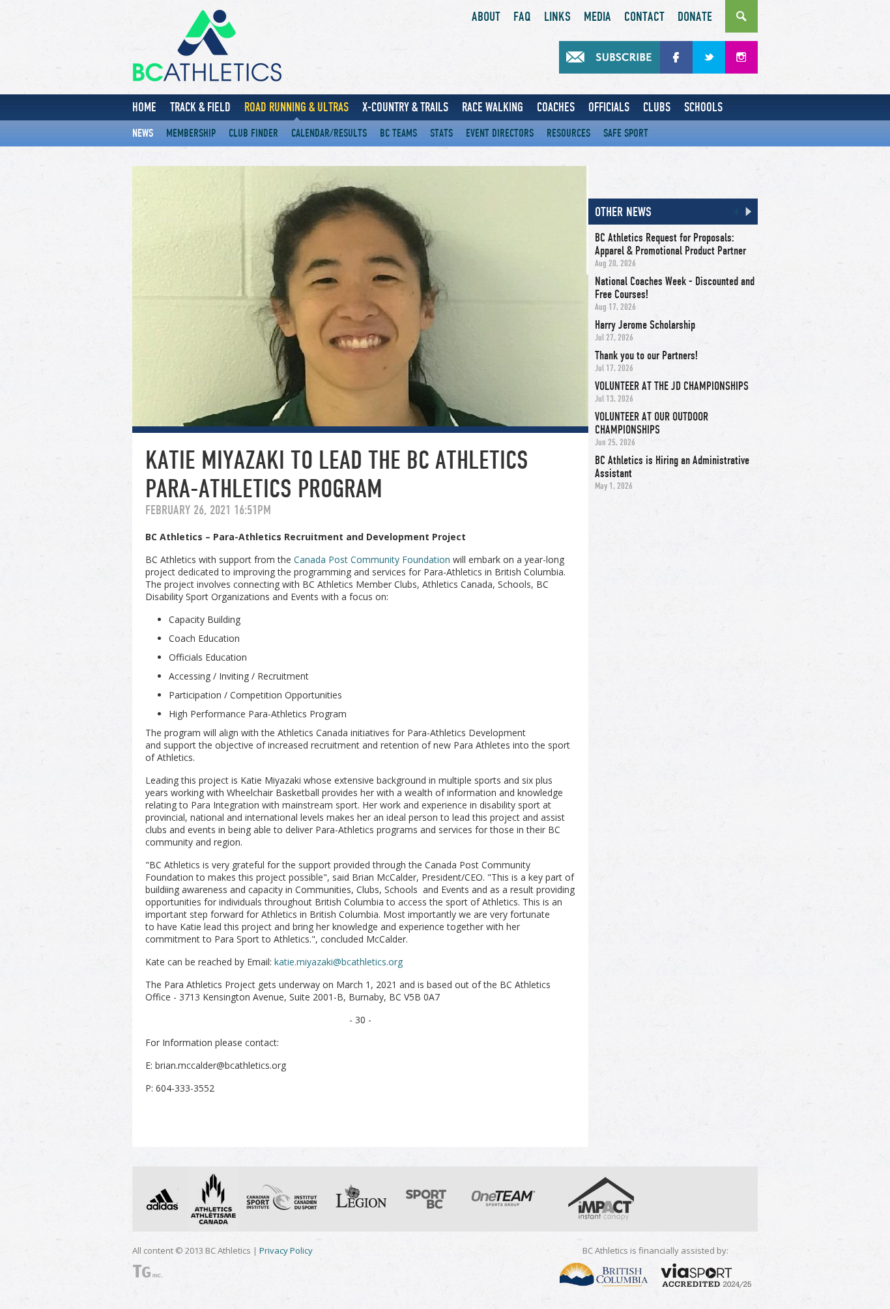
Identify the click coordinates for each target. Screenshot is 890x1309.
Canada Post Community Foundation (372, 559)
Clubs (656, 107)
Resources (568, 133)
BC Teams (398, 133)
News (142, 133)
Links (557, 17)
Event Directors (500, 133)
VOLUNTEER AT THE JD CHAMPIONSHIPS (672, 386)
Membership (191, 133)
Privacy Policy (286, 1250)
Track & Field (200, 107)
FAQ (522, 17)
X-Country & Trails (405, 107)
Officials (608, 107)
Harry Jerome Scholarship (645, 324)
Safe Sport (625, 133)
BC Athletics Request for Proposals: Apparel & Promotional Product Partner (670, 244)
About (486, 17)
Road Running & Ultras (296, 107)
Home (144, 107)
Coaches (556, 107)
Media (597, 17)
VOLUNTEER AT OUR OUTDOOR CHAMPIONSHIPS (651, 423)
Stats (441, 133)
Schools (703, 107)
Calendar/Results (329, 133)
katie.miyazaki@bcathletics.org (338, 962)
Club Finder (253, 133)
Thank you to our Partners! (646, 355)
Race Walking (492, 107)
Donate (695, 17)
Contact (644, 17)
